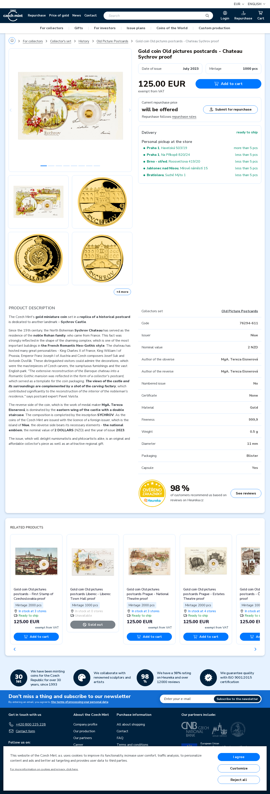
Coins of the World (172, 28)
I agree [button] (238, 757)
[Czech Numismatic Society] (238, 729)
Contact (90, 15)
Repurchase (37, 15)
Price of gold (59, 15)
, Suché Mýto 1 (166, 175)
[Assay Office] (219, 729)
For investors (105, 28)
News (76, 15)
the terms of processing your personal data (79, 702)
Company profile (85, 724)
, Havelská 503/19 (167, 148)
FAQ (120, 738)
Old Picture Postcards (112, 41)
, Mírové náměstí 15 (177, 168)
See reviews (246, 493)
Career (78, 744)
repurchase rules (184, 116)
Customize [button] (239, 768)
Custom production (214, 28)
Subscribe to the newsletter (237, 699)
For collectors (51, 28)
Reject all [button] (239, 780)
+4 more (122, 292)
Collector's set (60, 41)
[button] (256, 4)
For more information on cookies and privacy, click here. (44, 769)
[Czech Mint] (13, 16)
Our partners (82, 738)
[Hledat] (207, 16)
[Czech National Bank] (195, 729)
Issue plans (136, 28)
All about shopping (131, 724)
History (83, 41)
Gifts (78, 28)
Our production (84, 731)
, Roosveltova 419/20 (173, 161)
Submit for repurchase (233, 109)
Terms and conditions (132, 744)
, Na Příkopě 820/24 (168, 154)
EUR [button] (237, 4)
